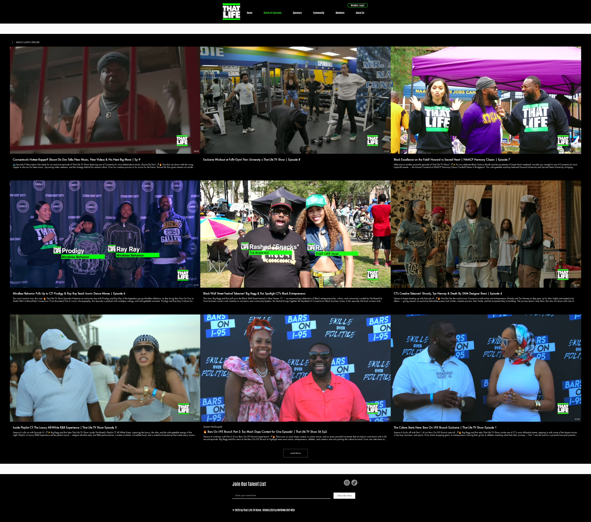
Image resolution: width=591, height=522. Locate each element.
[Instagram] (347, 483)
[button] (26, 42)
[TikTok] (354, 483)
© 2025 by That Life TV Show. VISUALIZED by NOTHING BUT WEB (263, 510)
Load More (295, 453)
